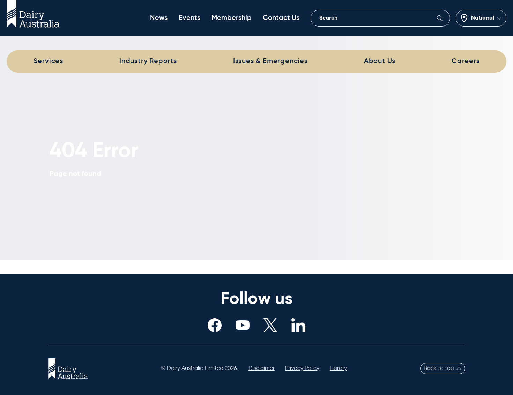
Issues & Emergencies (270, 61)
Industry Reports (148, 61)
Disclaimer (261, 368)
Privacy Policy (302, 368)
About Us (379, 61)
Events (189, 18)
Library (338, 368)
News (159, 18)
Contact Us (281, 18)
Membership (231, 18)
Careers (466, 61)
